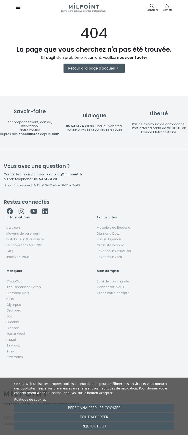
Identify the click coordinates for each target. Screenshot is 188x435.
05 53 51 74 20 (45, 179)
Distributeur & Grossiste (25, 239)
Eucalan (12, 322)
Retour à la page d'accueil (94, 68)
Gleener (12, 328)
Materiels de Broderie (113, 227)
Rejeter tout (94, 426)
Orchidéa (13, 310)
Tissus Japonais (109, 239)
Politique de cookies (30, 399)
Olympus (13, 304)
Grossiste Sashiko (110, 245)
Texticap (13, 345)
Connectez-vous (110, 287)
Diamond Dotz (108, 233)
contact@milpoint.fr (64, 174)
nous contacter (132, 57)
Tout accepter (94, 416)
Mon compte (108, 271)
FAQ (9, 251)
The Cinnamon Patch (23, 287)
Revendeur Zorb (109, 257)
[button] (168, 7)
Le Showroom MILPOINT (24, 245)
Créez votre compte (113, 293)
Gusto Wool (15, 333)
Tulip (10, 351)
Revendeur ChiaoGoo (114, 251)
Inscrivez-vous (18, 257)
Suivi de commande (113, 281)
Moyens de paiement (23, 233)
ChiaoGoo (14, 281)
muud (11, 339)
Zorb (10, 316)
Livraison (13, 227)
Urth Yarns (14, 357)
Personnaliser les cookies (94, 407)
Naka (10, 298)
